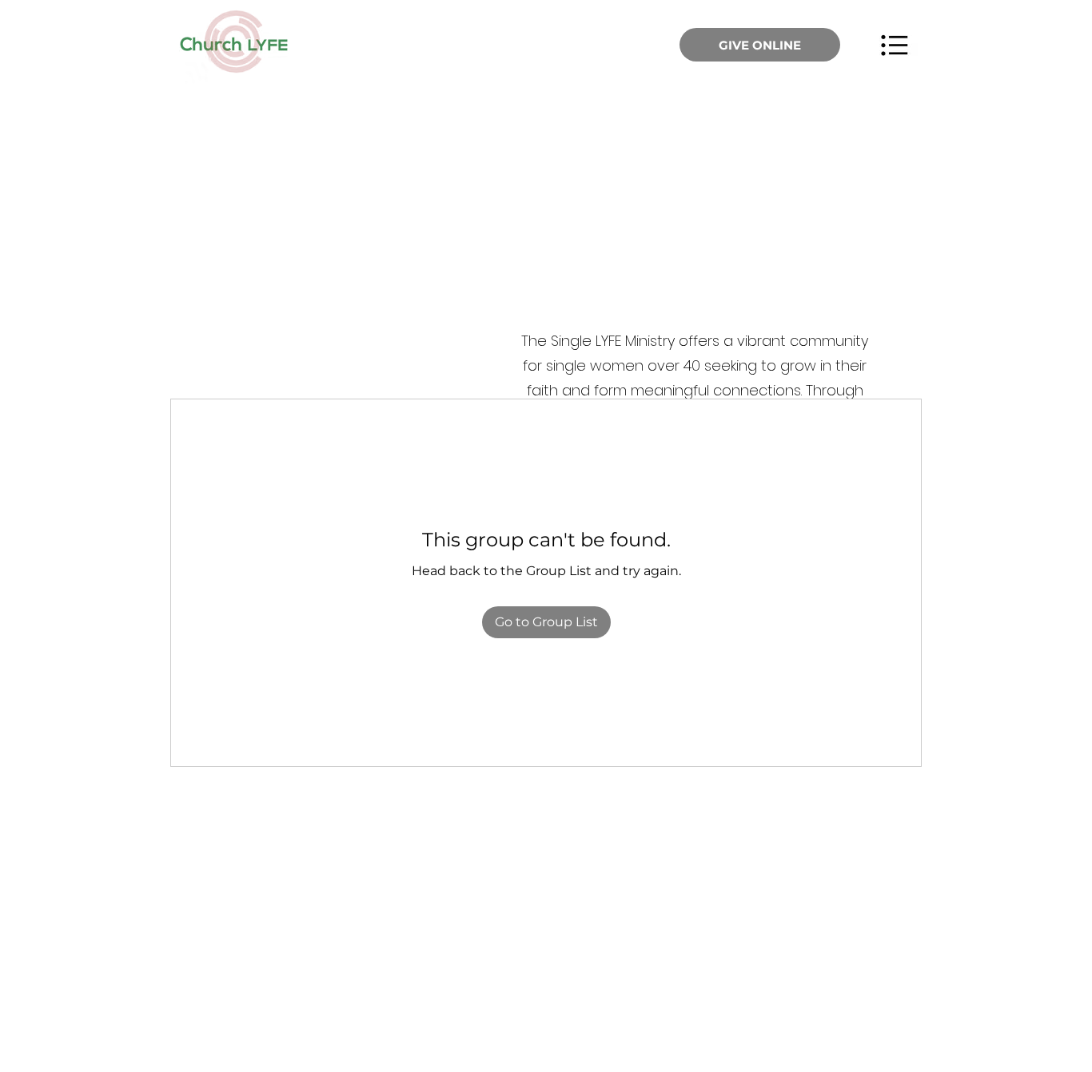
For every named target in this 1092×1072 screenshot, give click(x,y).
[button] (894, 45)
